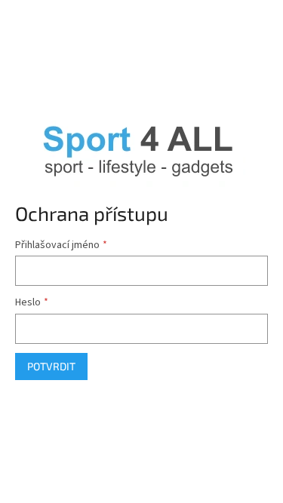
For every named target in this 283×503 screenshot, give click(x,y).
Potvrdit (51, 366)
